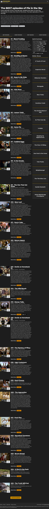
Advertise (8, 504)
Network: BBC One (14, 26)
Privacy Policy (13, 504)
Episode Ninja (46, 504)
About (4, 504)
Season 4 (12, 203)
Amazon (19, 52)
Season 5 (12, 57)
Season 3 (12, 90)
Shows (1, 504)
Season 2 (12, 40)
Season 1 (12, 470)
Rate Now (8, 47)
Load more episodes (16, 497)
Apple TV (24, 314)
